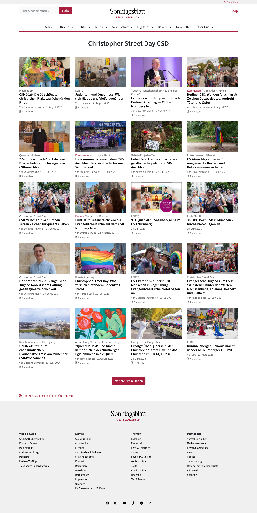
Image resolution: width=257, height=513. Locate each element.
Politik (81, 27)
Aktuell (49, 27)
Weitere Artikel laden (128, 381)
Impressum (81, 479)
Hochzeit (136, 475)
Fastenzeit (137, 443)
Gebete (191, 457)
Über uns (80, 484)
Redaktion (81, 466)
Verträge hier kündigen (88, 452)
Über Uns (203, 27)
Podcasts (24, 457)
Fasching (136, 439)
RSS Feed (192, 470)
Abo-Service (81, 443)
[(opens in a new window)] (107, 503)
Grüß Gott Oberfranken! (32, 439)
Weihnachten (138, 461)
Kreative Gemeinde (198, 448)
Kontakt (79, 461)
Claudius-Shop (83, 439)
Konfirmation (138, 470)
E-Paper (79, 448)
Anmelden (232, 2)
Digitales (143, 27)
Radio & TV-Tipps (28, 461)
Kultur (99, 27)
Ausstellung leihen (197, 439)
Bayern (163, 27)
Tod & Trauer (138, 479)
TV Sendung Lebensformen (34, 466)
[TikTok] (133, 503)
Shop (234, 11)
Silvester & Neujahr (141, 457)
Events (190, 452)
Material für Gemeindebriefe (202, 466)
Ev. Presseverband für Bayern (91, 488)
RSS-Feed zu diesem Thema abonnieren (47, 395)
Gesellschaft (120, 27)
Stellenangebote (84, 457)
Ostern (134, 452)
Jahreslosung (194, 461)
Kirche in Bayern (28, 443)
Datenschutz (82, 475)
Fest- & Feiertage (140, 448)
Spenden (192, 475)
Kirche (64, 27)
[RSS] (150, 503)
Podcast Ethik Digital (30, 452)
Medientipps (26, 448)
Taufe (134, 466)
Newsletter (183, 27)
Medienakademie (197, 443)
